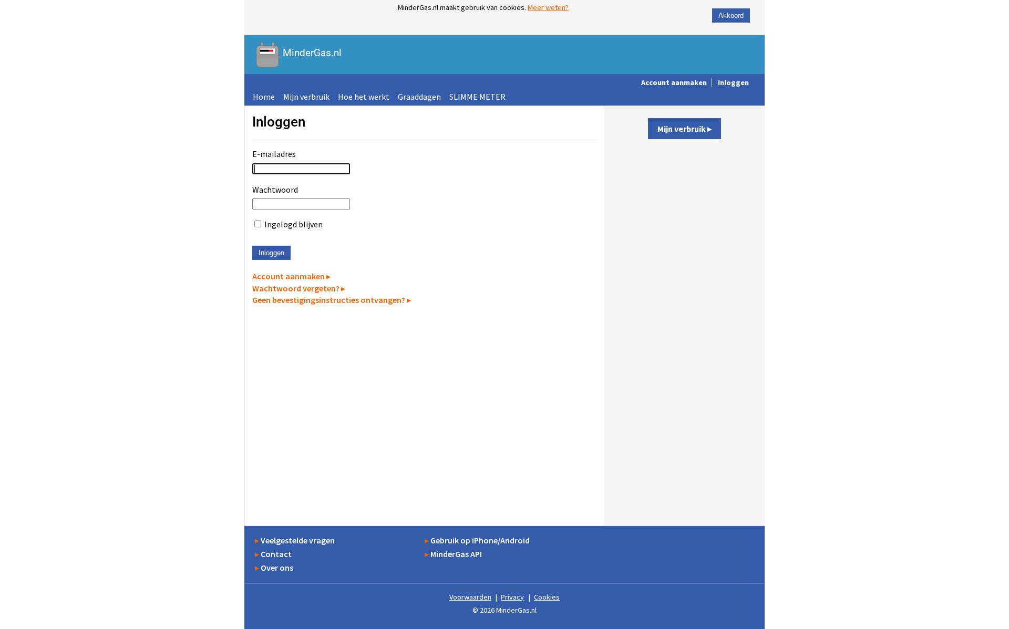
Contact (276, 554)
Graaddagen (419, 96)
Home (264, 96)
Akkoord (731, 15)
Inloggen (733, 82)
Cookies (547, 597)
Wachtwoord (275, 189)
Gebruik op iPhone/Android (480, 540)
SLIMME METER (477, 96)
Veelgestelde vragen (298, 540)
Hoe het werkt (363, 96)
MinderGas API (456, 554)
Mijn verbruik (306, 96)
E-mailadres (274, 154)
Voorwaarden (470, 597)
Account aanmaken (674, 82)
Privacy (512, 597)
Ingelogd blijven (293, 224)
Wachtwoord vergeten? (295, 288)
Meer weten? (548, 7)
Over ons (277, 567)
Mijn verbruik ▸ (684, 128)
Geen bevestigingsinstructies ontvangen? (328, 300)
